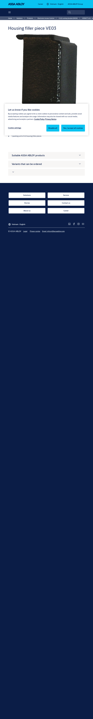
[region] (46, 120)
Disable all (52, 128)
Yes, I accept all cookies (73, 128)
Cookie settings (14, 128)
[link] (40, 4)
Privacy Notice (50, 119)
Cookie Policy (39, 119)
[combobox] (76, 12)
